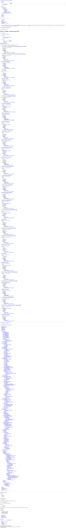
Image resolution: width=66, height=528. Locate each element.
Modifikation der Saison (7, 484)
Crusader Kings (6, 435)
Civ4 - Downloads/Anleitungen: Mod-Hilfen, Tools (10, 384)
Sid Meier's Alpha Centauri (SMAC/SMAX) (8, 422)
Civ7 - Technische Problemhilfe (7, 344)
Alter (0, 499)
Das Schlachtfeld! (6, 121)
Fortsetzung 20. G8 (10, 166)
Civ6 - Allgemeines (5, 348)
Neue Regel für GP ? (10, 297)
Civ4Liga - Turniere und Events (9, 396)
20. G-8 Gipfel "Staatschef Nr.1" (6, 103)
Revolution (8, 474)
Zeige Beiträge (9, 41)
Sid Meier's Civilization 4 (4, 21)
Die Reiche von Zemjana (8, 457)
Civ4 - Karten (5, 383)
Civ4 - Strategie (6, 377)
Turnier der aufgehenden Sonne (9, 372)
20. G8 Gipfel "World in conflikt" (12, 209)
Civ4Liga (5, 395)
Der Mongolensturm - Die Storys (10, 456)
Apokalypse (8, 473)
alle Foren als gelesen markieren (6, 12)
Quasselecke (4, 450)
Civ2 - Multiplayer (6, 410)
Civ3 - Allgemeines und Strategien (6, 399)
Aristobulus (3, 220)
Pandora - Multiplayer (8, 448)
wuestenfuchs (3, 47)
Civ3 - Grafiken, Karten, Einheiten (8, 405)
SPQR (6, 392)
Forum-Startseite (3, 329)
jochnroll (3, 186)
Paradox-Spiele (4, 431)
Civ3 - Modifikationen (5, 403)
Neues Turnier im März (5, 78)
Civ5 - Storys (5, 362)
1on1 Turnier (9, 175)
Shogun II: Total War (6, 438)
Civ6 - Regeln (5, 354)
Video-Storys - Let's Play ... (6, 332)
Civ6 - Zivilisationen (6, 355)
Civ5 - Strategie (6, 360)
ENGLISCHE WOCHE (5, 262)
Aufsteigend (3, 505)
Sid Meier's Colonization (5, 423)
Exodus (8, 471)
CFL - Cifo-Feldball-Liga (8, 458)
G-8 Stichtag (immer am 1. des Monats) (20, 46)
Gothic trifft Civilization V (7, 369)
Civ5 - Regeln (5, 365)
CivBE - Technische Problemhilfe (8, 416)
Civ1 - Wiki (5, 412)
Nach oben (3, 524)
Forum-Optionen (3, 35)
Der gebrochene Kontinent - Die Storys (11, 455)
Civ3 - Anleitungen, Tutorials (7, 406)
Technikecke (4, 451)
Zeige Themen (5, 41)
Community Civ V (8, 393)
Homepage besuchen (6, 119)
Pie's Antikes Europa (6, 386)
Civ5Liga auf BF (7, 374)
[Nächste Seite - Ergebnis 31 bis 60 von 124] (6, 322)
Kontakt (2, 521)
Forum (2, 487)
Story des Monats (5, 331)
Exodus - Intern (10, 472)
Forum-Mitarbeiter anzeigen (7, 11)
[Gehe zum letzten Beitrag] (12, 52)
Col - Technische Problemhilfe (7, 424)
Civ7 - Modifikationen (5, 346)
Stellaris (5, 436)
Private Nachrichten (4, 327)
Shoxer (2, 201)
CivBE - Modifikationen (7, 417)
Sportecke (4, 480)
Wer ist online (3, 328)
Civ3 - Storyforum (6, 402)
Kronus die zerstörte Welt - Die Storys (11, 459)
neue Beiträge (7, 34)
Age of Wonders (6, 432)
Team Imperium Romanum (5, 314)
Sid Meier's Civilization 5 (4, 358)
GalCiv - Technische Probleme (9, 445)
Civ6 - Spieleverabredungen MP (7, 357)
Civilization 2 (4, 409)
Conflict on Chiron (8, 391)
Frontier (8, 469)
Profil (5, 51)
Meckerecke (4, 481)
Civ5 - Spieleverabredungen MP (7, 371)
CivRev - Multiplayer (6, 414)
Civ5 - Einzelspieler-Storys (6, 335)
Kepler (8, 462)
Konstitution (7, 460)
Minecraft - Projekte (8, 446)
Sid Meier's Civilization (4, 341)
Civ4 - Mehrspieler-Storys (6, 337)
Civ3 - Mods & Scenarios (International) (8, 404)
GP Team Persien (4, 219)
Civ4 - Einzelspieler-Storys (6, 336)
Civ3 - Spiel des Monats (7, 401)
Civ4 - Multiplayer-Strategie (9, 378)
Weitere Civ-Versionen (4, 408)
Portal (2, 6)
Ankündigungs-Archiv (8, 483)
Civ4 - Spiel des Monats (7, 379)
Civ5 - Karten (5, 364)
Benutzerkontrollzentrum (4, 326)
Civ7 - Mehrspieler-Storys (6, 333)
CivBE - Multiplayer (6, 420)
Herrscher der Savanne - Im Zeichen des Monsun (12, 476)
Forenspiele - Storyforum (7, 453)
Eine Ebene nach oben (5, 37)
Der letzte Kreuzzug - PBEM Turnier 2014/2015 (11, 373)
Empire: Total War (6, 439)
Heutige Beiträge (6, 9)
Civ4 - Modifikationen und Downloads (7, 381)
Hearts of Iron (5, 434)
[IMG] (2, 516)
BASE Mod (5, 385)
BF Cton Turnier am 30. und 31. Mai (7, 147)
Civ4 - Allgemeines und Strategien (6, 376)
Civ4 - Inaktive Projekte (7, 387)
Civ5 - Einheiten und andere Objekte (8, 366)
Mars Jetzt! (7, 390)
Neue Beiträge (4, 7)
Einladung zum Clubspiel (5, 289)
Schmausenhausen (9, 478)
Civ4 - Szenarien (6, 382)
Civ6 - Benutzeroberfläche (7, 356)
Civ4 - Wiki (5, 380)
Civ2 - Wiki (5, 411)
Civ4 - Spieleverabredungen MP (7, 394)
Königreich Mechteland (9, 470)
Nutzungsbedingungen (4, 523)
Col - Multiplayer (6, 428)
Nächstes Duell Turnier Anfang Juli (7, 139)
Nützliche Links (4, 8)
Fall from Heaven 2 (8, 389)
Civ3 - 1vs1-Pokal (6, 407)
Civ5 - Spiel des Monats (7, 361)
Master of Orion (6, 447)
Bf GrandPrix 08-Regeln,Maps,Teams (7, 192)
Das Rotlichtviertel (9, 468)
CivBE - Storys (6, 421)
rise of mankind (4, 69)
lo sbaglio (3, 122)
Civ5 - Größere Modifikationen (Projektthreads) (8, 367)
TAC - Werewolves (8, 427)
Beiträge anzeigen (6, 59)
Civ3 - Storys (4, 338)
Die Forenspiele (7, 340)
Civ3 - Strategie (6, 400)
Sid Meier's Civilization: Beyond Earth (7, 415)
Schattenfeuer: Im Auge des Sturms (11, 475)
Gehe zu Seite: (3, 28)
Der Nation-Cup (4, 253)
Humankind (5, 443)
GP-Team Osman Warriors (5, 244)
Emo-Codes (5, 10)
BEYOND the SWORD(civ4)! (6, 61)
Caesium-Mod (7, 388)
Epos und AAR (9, 461)
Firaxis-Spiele (4, 430)
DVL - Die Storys (10, 464)
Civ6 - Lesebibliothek (6, 350)
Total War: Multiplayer (6, 441)
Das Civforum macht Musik (10, 465)
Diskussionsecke (5, 452)
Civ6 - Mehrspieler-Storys (6, 334)
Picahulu (3, 273)
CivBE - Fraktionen (8, 418)
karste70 (2, 88)
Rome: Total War (6, 440)
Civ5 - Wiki (5, 363)
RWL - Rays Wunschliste (8, 425)
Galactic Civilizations (6, 444)
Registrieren (3, 1)
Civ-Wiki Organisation (6, 485)
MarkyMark (3, 114)
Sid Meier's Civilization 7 (4, 343)
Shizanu (2, 132)
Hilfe (2, 2)
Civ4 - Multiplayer (4, 22)
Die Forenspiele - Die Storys (7, 339)
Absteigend (3, 506)
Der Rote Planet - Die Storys (12, 479)
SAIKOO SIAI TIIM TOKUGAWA (7, 200)
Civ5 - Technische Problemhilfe (7, 359)
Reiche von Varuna (9, 467)
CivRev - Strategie (6, 413)
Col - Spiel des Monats (6, 429)
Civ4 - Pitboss (5, 397)
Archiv (2, 522)
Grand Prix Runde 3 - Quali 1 (12, 235)
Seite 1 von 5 (1, 322)
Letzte (8, 322)
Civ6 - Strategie (6, 349)
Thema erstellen (3, 34)
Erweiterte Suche (3, 19)
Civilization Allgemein (5, 342)
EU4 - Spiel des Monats (8, 433)
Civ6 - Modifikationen (5, 352)
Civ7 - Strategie (6, 345)
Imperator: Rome (6, 437)
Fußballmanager (5, 442)
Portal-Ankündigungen (6, 482)
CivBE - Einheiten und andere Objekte (10, 419)
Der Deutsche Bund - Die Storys (12, 463)
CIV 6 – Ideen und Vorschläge (7, 353)
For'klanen (8, 466)
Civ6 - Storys (5, 351)
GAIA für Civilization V (7, 368)
